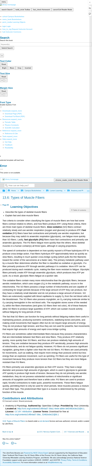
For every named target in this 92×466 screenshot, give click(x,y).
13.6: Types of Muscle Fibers (14, 421)
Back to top (7, 432)
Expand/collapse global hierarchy (5, 190)
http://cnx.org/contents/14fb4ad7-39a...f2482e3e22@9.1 (32, 414)
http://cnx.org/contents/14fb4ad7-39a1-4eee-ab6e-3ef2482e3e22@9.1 (50, 408)
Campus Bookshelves (32, 191)
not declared (45, 421)
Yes (7, 443)
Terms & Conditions (79, 460)
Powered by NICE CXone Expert (36, 453)
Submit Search (7, 48)
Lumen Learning (56, 191)
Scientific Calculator (12, 128)
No (15, 443)
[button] (8, 145)
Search (6, 185)
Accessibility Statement (11, 462)
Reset (4, 64)
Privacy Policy (66, 460)
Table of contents (79, 210)
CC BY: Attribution (23, 411)
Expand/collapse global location (88, 190)
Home (13, 191)
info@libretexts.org (54, 462)
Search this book (6, 40)
